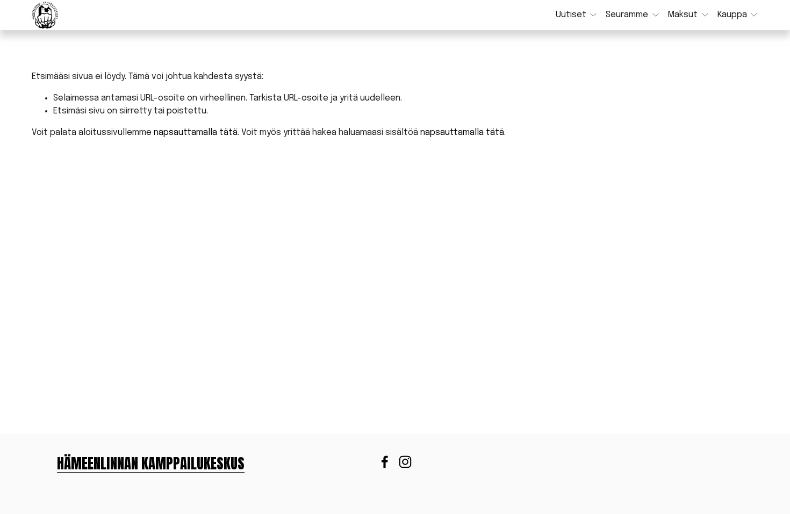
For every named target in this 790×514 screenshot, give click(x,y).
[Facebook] (384, 461)
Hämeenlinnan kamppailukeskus (151, 463)
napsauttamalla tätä (196, 132)
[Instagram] (405, 461)
